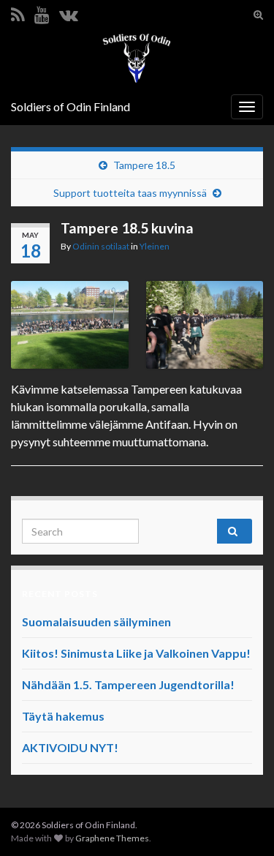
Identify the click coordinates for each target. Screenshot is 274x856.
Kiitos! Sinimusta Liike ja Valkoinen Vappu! (136, 653)
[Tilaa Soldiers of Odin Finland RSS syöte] (18, 12)
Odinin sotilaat (100, 246)
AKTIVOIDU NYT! (70, 747)
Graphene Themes (112, 838)
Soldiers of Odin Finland (70, 106)
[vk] (68, 12)
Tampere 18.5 (144, 165)
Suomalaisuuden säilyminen (96, 621)
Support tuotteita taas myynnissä (130, 193)
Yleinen (155, 246)
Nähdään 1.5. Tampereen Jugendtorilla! (128, 684)
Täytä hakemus (63, 716)
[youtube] (42, 12)
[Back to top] (241, 823)
